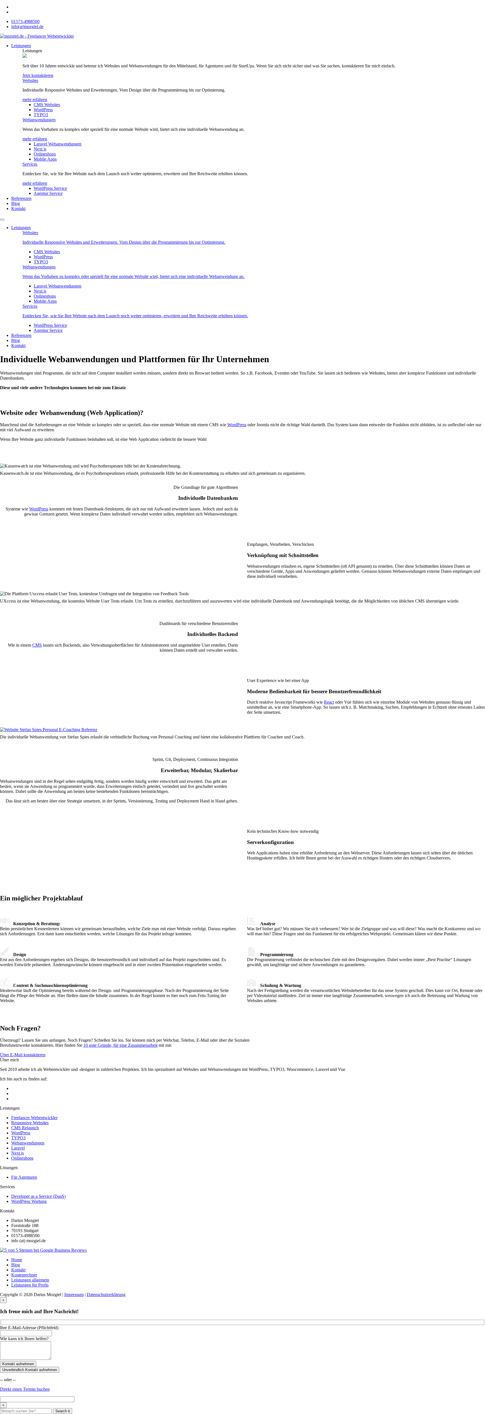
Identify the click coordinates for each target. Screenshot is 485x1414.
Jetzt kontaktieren (37, 75)
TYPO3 (41, 114)
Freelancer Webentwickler (34, 1117)
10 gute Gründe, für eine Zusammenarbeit (120, 1045)
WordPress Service (50, 188)
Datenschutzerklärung (106, 1294)
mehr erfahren (34, 99)
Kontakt (18, 208)
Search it (62, 1411)
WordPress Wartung (29, 1201)
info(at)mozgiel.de (27, 26)
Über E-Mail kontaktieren (22, 1054)
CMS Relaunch (25, 1127)
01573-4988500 (25, 21)
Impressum (74, 1294)
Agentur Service (48, 193)
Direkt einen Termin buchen (25, 1389)
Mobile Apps (45, 159)
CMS (37, 645)
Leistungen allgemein (30, 1280)
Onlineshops (45, 154)
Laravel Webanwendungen (57, 144)
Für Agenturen (24, 1177)
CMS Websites (47, 104)
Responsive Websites (30, 1122)
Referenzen (21, 198)
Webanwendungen (39, 119)
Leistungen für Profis (30, 1285)
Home (16, 1259)
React (329, 702)
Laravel (18, 1148)
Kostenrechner (24, 1274)
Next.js (40, 149)
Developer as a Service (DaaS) (38, 1196)
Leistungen (21, 45)
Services (29, 164)
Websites (30, 80)
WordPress (43, 109)
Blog (15, 203)
